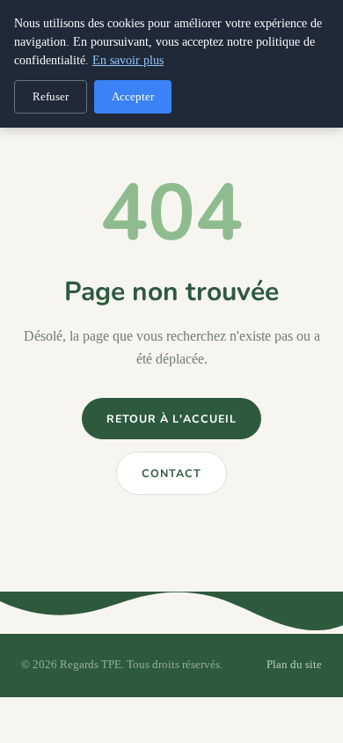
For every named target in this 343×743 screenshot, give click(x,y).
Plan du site (294, 664)
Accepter (133, 96)
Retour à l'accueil (171, 418)
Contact (171, 473)
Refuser (51, 96)
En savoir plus (128, 60)
